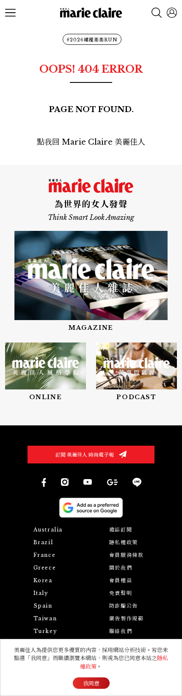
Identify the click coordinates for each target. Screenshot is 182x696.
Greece (44, 567)
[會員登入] (172, 13)
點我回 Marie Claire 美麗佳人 (91, 142)
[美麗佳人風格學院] (45, 372)
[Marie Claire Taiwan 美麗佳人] (64, 482)
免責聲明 (120, 593)
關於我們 (120, 567)
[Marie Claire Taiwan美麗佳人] (88, 482)
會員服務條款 (126, 555)
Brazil (43, 542)
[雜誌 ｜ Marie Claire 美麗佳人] (91, 281)
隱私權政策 (123, 542)
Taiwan (45, 618)
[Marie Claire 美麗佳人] (91, 13)
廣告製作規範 (126, 618)
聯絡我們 (120, 631)
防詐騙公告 (123, 606)
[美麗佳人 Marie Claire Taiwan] (43, 482)
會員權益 (120, 580)
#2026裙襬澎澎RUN (92, 40)
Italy (41, 593)
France (44, 555)
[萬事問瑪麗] (136, 372)
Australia (48, 529)
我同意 (91, 683)
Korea (42, 580)
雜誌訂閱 (120, 529)
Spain (42, 606)
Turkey (45, 631)
